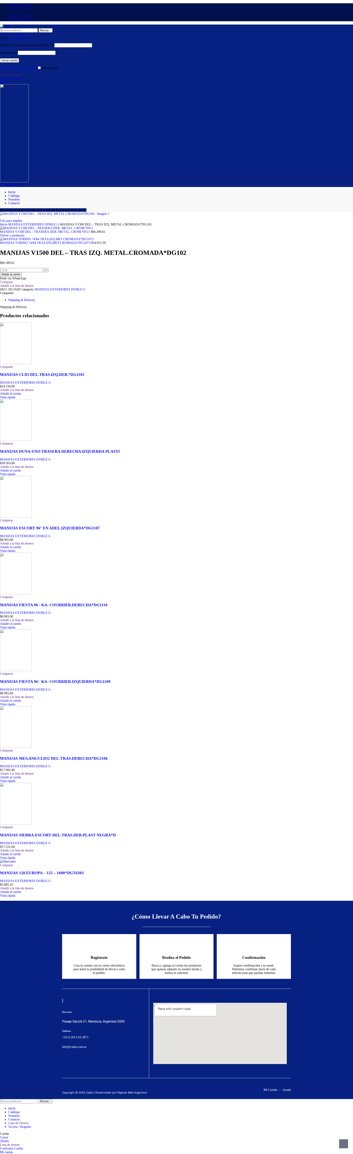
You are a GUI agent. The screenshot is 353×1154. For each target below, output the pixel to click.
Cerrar (4, 1137)
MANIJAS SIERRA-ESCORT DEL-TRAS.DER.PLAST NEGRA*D (58, 835)
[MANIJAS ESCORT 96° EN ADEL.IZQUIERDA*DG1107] (16, 516)
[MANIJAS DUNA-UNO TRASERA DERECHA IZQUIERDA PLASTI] (16, 439)
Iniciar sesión (9, 60)
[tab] (21, 300)
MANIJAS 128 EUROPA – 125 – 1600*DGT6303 (42, 873)
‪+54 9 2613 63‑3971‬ (75, 1037)
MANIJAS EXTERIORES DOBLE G (34, 224)
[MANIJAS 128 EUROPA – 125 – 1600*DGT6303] (8, 861)
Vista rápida (7, 397)
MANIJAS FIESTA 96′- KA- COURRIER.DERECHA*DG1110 (53, 605)
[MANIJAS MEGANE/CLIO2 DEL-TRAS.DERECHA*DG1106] (16, 746)
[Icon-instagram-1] (72, 1062)
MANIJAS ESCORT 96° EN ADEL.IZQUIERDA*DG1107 (50, 528)
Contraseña (8, 52)
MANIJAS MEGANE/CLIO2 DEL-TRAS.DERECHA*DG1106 (54, 758)
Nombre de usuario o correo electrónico (27, 45)
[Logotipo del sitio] (5, 26)
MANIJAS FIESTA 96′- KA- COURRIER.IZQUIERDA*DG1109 (55, 681)
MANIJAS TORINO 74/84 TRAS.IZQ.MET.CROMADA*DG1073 (45, 242)
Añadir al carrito (11, 274)
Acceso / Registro (19, 1126)
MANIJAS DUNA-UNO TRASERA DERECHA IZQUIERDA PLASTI (60, 451)
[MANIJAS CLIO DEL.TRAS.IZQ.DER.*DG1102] (16, 363)
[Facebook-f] (64, 1062)
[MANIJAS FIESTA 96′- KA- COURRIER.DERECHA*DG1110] (16, 593)
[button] (10, 393)
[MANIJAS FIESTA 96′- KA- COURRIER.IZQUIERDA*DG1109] (16, 670)
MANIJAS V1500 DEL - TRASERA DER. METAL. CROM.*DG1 (45, 231)
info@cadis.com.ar (74, 1047)
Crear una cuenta (19, 38)
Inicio (4, 224)
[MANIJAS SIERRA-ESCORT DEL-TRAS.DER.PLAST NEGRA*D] (16, 823)
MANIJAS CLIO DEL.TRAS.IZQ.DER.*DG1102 (42, 374)
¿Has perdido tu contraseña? (18, 68)
